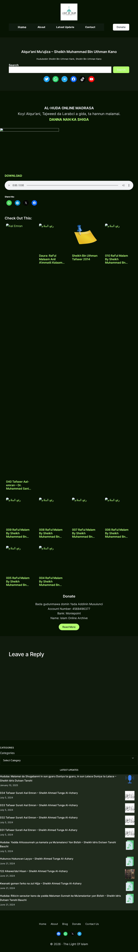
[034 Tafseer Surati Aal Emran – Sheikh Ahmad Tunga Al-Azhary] (129, 796)
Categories (7, 753)
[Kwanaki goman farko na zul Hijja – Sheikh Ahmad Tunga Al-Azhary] (129, 887)
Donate (121, 27)
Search (14, 65)
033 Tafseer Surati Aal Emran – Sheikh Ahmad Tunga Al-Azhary (39, 805)
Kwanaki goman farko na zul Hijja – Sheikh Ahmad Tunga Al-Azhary (41, 883)
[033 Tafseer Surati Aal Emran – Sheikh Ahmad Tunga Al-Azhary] (129, 808)
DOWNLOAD (13, 175)
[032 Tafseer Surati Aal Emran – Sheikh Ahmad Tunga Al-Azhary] (129, 821)
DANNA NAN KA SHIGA (69, 119)
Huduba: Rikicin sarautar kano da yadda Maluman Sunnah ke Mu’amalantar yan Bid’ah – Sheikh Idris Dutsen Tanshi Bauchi (60, 897)
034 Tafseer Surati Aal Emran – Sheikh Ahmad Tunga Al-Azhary (39, 792)
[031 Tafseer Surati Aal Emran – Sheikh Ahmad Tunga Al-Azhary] (129, 833)
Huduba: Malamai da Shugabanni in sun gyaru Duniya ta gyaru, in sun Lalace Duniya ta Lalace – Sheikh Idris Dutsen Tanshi (58, 778)
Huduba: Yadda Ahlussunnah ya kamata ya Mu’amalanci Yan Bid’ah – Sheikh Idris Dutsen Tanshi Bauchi (58, 844)
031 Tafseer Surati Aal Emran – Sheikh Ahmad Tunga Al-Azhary (38, 830)
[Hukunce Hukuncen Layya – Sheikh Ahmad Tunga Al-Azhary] (129, 862)
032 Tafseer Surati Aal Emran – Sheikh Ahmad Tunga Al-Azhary (39, 817)
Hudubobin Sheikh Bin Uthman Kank (55, 59)
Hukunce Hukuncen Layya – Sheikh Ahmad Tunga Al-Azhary (36, 858)
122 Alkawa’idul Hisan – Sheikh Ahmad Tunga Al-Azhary (34, 871)
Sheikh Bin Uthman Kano (88, 59)
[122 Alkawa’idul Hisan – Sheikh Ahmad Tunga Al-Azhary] (129, 874)
